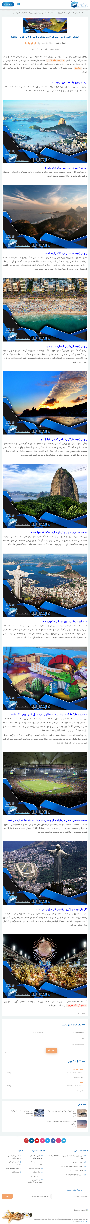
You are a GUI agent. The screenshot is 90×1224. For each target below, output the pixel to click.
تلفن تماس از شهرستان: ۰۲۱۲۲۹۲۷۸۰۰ (72, 1166)
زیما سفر (77, 68)
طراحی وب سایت (83, 1221)
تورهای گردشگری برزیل (76, 1005)
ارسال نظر (51, 1050)
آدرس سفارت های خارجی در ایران (36, 1157)
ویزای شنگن (36, 1172)
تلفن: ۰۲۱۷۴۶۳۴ (78, 1162)
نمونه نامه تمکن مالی (34, 1168)
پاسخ (9, 1072)
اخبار (80, 1104)
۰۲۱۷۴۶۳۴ (7, 4)
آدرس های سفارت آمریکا (36, 1163)
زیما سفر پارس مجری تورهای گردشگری (35, 1181)
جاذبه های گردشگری (55, 60)
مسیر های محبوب (35, 1176)
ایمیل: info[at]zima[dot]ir (74, 1175)
